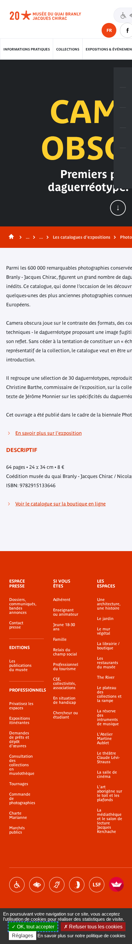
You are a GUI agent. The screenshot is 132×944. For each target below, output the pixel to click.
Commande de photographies (22, 798)
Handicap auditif (56, 884)
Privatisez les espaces (21, 706)
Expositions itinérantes (19, 720)
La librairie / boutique (108, 646)
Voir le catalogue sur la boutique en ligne (60, 503)
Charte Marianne (18, 815)
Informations (123, 98)
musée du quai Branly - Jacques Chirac (52, 15)
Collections (67, 49)
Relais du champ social (65, 652)
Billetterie (123, 77)
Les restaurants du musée (107, 662)
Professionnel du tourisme (65, 666)
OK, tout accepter (35, 926)
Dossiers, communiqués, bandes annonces (22, 606)
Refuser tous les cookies (95, 926)
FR (109, 30)
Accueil (10, 237)
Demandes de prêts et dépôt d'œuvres (19, 739)
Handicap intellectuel (76, 884)
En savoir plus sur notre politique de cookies (81, 935)
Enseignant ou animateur (65, 612)
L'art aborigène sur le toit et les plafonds (109, 793)
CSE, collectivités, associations (64, 683)
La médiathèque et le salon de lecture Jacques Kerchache (109, 821)
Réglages (22, 935)
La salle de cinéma (107, 774)
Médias (123, 138)
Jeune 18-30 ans (64, 627)
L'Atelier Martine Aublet (105, 738)
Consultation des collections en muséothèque (21, 765)
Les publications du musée (20, 665)
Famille (60, 639)
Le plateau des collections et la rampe (109, 694)
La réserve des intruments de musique (108, 717)
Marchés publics (17, 830)
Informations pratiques (26, 49)
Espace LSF (96, 884)
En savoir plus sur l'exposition (48, 433)
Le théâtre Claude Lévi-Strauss (108, 757)
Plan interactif (123, 158)
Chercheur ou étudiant (65, 715)
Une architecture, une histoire (108, 604)
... (27, 237)
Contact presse (16, 625)
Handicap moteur (17, 884)
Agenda (123, 118)
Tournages (18, 784)
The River (106, 677)
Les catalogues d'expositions (81, 237)
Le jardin (105, 619)
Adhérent (61, 600)
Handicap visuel (37, 884)
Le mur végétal (103, 631)
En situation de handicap (64, 700)
